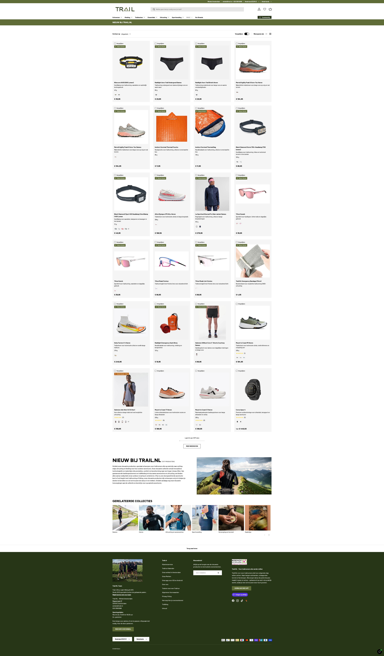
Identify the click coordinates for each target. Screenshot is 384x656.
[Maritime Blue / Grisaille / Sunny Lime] (126, 421)
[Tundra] (126, 229)
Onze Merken (166, 576)
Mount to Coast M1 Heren (244, 343)
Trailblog (165, 604)
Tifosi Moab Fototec (162, 281)
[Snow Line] (166, 424)
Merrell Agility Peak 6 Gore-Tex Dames (127, 147)
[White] (241, 421)
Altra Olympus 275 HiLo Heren (165, 214)
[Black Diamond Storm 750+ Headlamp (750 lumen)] (253, 127)
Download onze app (241, 588)
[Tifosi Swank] (253, 194)
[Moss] (237, 357)
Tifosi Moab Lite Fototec (203, 281)
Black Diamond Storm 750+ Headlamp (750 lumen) (251, 148)
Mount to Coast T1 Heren (163, 410)
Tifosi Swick (118, 281)
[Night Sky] (200, 226)
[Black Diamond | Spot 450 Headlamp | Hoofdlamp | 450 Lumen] (131, 194)
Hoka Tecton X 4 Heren (122, 343)
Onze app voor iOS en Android (172, 580)
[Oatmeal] (241, 357)
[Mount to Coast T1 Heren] (172, 390)
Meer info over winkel (123, 629)
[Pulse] (197, 424)
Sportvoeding (177, 17)
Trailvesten (139, 17)
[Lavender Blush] (241, 223)
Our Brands (199, 17)
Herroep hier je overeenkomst (172, 600)
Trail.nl (118, 648)
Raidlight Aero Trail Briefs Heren (206, 82)
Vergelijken (239, 34)
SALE (188, 17)
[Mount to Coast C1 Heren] (212, 390)
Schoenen (116, 17)
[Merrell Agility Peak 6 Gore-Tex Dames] (131, 127)
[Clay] (156, 424)
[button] (270, 9)
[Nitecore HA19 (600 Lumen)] (131, 62)
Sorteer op (116, 34)
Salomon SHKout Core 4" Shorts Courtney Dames (210, 344)
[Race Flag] (119, 421)
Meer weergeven (192, 446)
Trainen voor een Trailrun (171, 588)
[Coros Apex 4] (253, 390)
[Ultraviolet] (200, 424)
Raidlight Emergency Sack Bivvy (166, 343)
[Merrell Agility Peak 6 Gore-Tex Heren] (253, 62)
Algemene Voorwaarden (170, 592)
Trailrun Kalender (168, 568)
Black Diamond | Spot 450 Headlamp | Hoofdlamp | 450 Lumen (131, 215)
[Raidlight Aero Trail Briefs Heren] (212, 62)
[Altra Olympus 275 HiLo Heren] (172, 194)
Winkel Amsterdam (214, 1)
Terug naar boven (192, 548)
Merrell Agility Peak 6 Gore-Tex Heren (249, 82)
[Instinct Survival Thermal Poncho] (172, 127)
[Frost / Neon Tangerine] (115, 355)
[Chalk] (197, 226)
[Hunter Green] (119, 95)
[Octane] (122, 229)
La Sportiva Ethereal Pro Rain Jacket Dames (210, 214)
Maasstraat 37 (117, 601)
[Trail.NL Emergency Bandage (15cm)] (253, 261)
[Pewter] (241, 162)
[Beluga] (237, 92)
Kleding (127, 17)
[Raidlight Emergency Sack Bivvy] (172, 323)
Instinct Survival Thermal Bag (205, 147)
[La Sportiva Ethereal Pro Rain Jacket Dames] (212, 194)
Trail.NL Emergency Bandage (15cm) (248, 281)
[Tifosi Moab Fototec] (172, 261)
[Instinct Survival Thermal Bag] (212, 127)
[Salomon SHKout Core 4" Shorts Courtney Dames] (212, 323)
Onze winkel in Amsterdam (171, 572)
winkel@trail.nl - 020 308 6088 (232, 1)
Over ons (165, 584)
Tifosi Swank (240, 214)
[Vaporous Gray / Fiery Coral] (156, 224)
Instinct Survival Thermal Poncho (166, 147)
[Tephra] (163, 424)
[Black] (156, 95)
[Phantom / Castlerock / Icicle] (122, 421)
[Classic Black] (115, 95)
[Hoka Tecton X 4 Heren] (131, 323)
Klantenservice (167, 564)
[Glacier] (244, 357)
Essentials (151, 17)
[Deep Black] (197, 354)
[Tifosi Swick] (131, 261)
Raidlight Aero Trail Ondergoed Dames (168, 82)
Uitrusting (163, 17)
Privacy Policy (167, 596)
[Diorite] (115, 156)
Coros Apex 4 (241, 410)
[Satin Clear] (115, 290)
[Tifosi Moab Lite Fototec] (212, 261)
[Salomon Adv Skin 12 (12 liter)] (131, 390)
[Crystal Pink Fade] (237, 223)
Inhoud (164, 608)
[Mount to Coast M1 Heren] (253, 323)
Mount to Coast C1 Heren (203, 410)
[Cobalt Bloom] (156, 288)
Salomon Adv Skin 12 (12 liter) (124, 410)
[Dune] (159, 424)
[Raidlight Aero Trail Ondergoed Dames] (172, 62)
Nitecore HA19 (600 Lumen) (124, 82)
